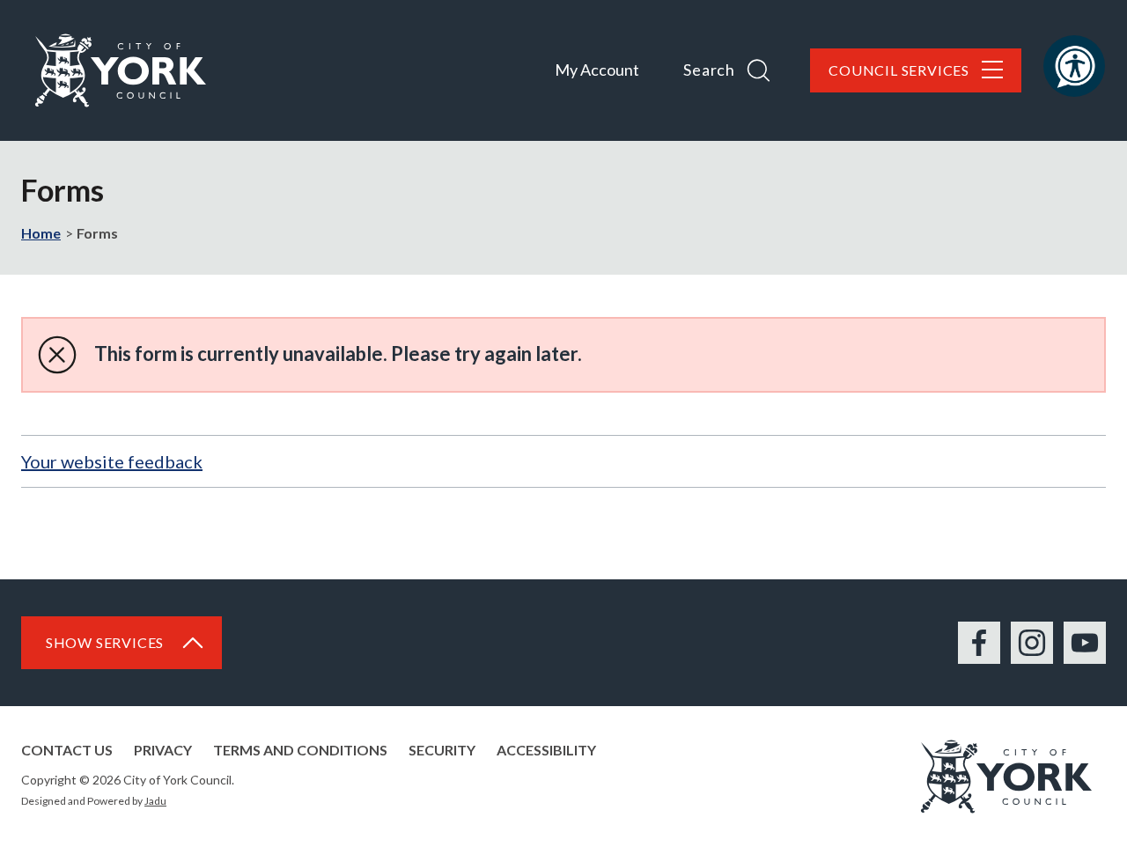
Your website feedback (112, 461)
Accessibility (546, 749)
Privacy (163, 749)
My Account (597, 69)
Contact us (67, 749)
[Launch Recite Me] (1074, 66)
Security (442, 749)
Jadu (155, 800)
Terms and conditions (300, 749)
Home (41, 233)
